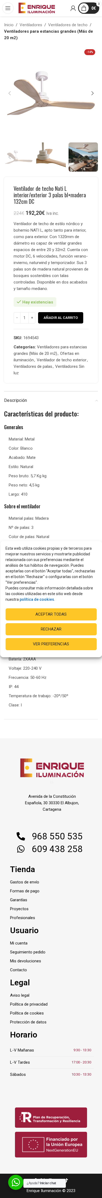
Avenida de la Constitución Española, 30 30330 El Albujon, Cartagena (52, 803)
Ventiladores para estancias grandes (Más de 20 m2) (48, 34)
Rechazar (51, 629)
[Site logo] (37, 7)
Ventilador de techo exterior (61, 360)
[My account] (73, 8)
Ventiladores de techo (68, 24)
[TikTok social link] (66, 1180)
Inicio (9, 24)
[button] (9, 93)
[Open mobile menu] (8, 8)
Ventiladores (31, 24)
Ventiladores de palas (33, 366)
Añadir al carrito (61, 318)
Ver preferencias (51, 644)
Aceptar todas (51, 614)
